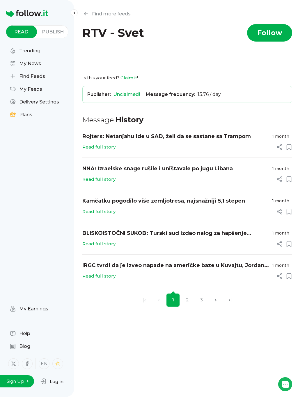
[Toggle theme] (58, 364)
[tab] (21, 31)
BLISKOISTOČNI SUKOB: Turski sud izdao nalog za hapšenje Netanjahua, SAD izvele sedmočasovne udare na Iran (164, 233)
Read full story (99, 147)
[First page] (144, 300)
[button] (52, 381)
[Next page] (215, 300)
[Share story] (279, 147)
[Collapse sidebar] (74, 12)
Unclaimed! (126, 94)
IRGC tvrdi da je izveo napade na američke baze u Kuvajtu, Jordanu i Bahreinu (175, 265)
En (44, 363)
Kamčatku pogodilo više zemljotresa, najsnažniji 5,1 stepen (163, 201)
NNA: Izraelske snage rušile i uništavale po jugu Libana (157, 168)
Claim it (128, 78)
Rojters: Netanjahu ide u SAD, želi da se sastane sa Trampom (166, 136)
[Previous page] (158, 300)
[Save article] (289, 147)
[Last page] (230, 300)
